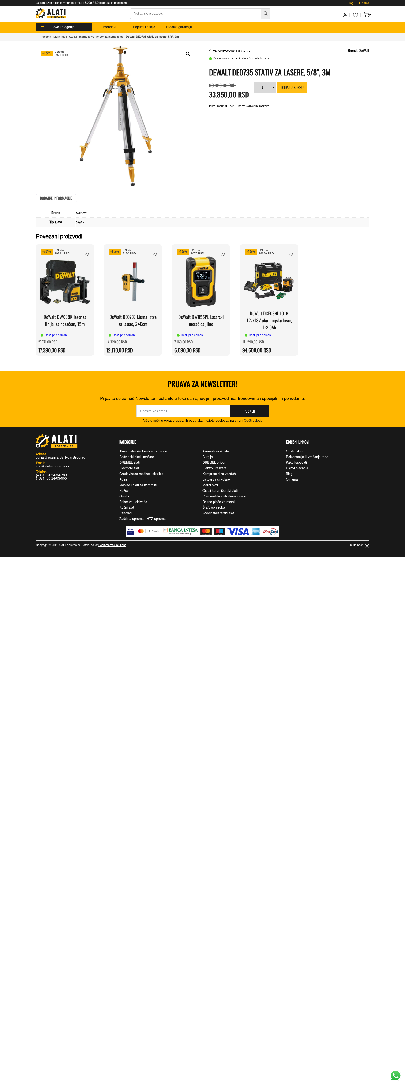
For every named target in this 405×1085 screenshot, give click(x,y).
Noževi (124, 490)
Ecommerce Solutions (112, 545)
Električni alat (129, 468)
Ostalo (124, 496)
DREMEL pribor (213, 462)
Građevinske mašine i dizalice (141, 474)
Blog (350, 3)
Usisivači (125, 513)
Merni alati (60, 37)
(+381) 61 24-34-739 (51, 475)
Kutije (123, 479)
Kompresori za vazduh (219, 474)
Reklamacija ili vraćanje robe (307, 457)
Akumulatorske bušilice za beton (143, 451)
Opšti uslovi (252, 420)
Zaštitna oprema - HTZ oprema (142, 519)
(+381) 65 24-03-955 (51, 478)
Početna (46, 37)
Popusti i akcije (144, 27)
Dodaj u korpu (292, 87)
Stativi (73, 37)
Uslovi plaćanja (297, 468)
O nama (364, 3)
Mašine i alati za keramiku (138, 485)
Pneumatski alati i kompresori (224, 496)
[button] (188, 54)
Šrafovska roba (213, 507)
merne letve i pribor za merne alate (101, 37)
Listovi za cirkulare (216, 479)
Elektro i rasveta (214, 468)
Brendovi (109, 27)
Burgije (207, 457)
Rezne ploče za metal (218, 502)
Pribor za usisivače (133, 502)
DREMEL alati (129, 462)
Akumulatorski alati (216, 451)
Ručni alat (126, 507)
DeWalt (364, 50)
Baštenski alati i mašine (136, 457)
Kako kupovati (296, 462)
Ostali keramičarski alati (220, 490)
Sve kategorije (64, 27)
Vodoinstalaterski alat (218, 513)
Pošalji (249, 411)
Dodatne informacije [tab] (56, 198)
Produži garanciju (179, 27)
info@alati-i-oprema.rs (52, 466)
